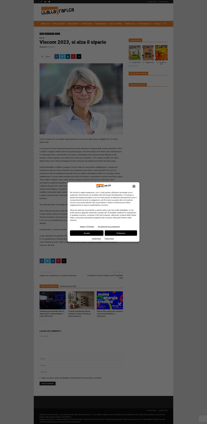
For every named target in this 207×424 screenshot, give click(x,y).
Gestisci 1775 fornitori (87, 226)
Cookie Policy (96, 238)
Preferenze (121, 233)
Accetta (87, 233)
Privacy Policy (109, 238)
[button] (134, 186)
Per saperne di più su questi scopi (109, 226)
